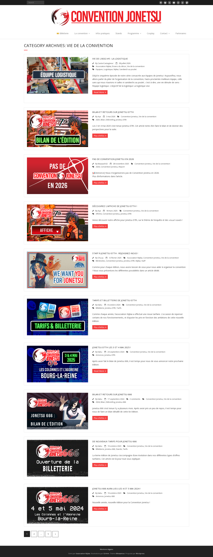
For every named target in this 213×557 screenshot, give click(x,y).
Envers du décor (119, 66)
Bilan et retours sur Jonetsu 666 (112, 394)
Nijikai (116, 69)
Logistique (108, 69)
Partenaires (180, 33)
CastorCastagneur (105, 63)
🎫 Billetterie (63, 33)
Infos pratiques (103, 33)
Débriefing (110, 120)
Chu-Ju (100, 258)
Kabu (100, 305)
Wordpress (140, 553)
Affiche (99, 214)
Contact (164, 33)
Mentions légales (106, 549)
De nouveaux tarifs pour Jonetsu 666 (114, 441)
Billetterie (100, 308)
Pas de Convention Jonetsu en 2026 (113, 159)
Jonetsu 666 (121, 402)
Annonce (100, 355)
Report (122, 167)
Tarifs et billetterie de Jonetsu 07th (114, 300)
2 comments (135, 399)
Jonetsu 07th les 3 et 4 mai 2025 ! (111, 347)
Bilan (103, 120)
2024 (98, 402)
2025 (98, 120)
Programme (133, 33)
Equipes (99, 69)
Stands (118, 33)
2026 (98, 167)
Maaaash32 (103, 164)
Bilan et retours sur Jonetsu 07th (113, 112)
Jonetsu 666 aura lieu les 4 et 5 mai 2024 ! (116, 488)
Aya (99, 116)
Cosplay (150, 33)
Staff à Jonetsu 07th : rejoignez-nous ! (115, 253)
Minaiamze (120, 553)
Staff (143, 261)
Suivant (55, 534)
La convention (81, 33)
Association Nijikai (103, 66)
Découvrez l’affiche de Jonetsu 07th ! (114, 206)
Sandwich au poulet (127, 69)
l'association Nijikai (83, 553)
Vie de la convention (136, 66)
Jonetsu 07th (121, 120)
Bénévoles (100, 261)
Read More (99, 92)
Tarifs (119, 308)
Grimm (106, 553)
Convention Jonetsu (129, 116)
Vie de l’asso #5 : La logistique (110, 58)
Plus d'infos (99, 135)
